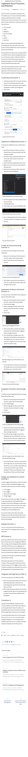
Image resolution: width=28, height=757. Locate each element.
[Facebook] (7, 642)
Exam (18, 635)
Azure (8, 635)
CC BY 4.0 (13, 644)
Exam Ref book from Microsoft (10, 617)
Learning (22, 635)
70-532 (4, 635)
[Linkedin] (12, 642)
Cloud (4, 632)
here (21, 623)
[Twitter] (5, 642)
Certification (13, 635)
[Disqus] (14, 730)
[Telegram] (10, 642)
